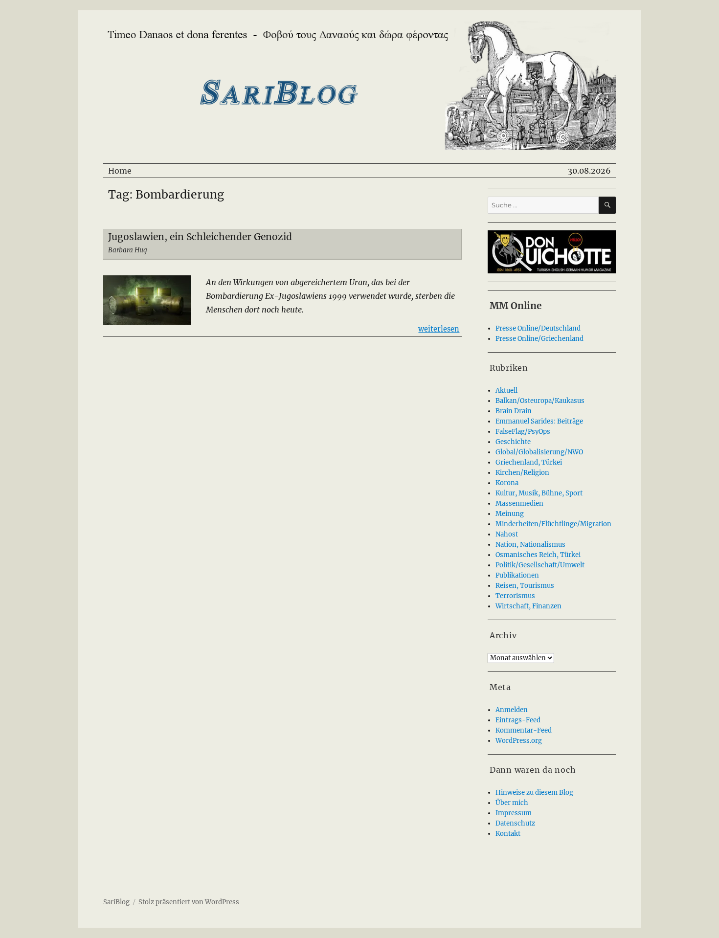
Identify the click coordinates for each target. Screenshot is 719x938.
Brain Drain (513, 411)
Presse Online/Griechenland (539, 339)
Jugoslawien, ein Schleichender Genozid (200, 237)
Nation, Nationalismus (530, 544)
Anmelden (511, 710)
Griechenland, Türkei (528, 462)
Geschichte (513, 442)
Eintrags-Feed (517, 720)
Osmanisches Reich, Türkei (538, 555)
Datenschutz (515, 823)
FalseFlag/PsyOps (522, 431)
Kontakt (507, 833)
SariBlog (116, 902)
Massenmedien (519, 503)
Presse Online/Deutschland (538, 328)
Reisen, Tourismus (524, 585)
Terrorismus (515, 596)
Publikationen (517, 575)
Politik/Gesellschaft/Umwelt (539, 565)
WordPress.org (518, 741)
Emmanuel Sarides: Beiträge (539, 421)
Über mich (511, 803)
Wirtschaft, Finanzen (528, 606)
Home (120, 171)
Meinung (509, 514)
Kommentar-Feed (523, 730)
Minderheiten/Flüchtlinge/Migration (553, 524)
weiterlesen (438, 329)
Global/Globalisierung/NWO (539, 452)
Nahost (506, 534)
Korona (506, 483)
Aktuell (506, 390)
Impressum (513, 813)
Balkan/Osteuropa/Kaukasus (539, 401)
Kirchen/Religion (522, 473)
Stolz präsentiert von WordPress (188, 902)
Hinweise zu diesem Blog (534, 792)
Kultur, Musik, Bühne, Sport (539, 493)
